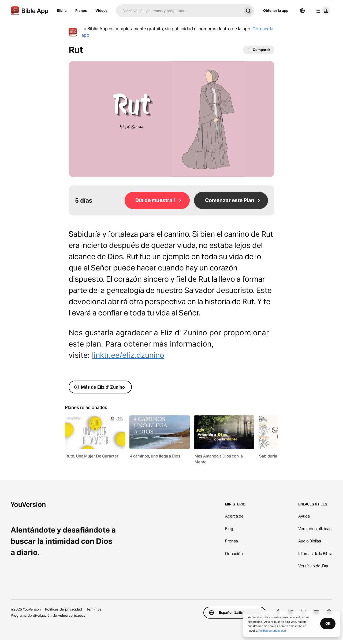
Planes (81, 10)
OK (327, 623)
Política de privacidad (272, 630)
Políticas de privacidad (63, 609)
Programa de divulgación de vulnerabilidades (48, 615)
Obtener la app (275, 10)
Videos (101, 10)
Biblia (62, 10)
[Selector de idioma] (302, 10)
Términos (94, 609)
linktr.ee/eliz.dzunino (128, 355)
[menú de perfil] (322, 10)
